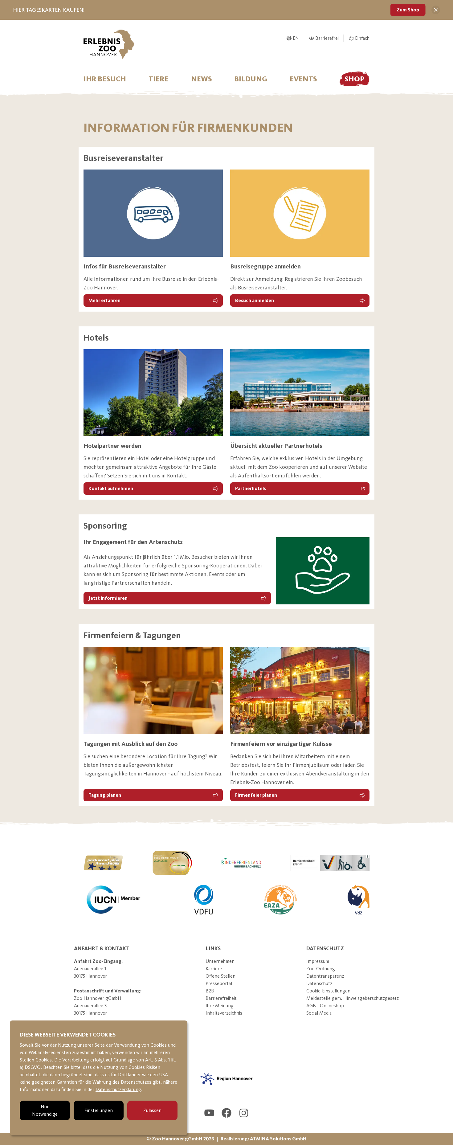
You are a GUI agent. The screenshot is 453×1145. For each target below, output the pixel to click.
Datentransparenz (325, 976)
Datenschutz (319, 983)
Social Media (319, 1013)
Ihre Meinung (220, 1005)
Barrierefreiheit (221, 998)
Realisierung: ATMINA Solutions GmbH (264, 1139)
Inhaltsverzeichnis (224, 1013)
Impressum (317, 961)
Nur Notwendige (45, 1110)
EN (296, 38)
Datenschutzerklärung (118, 1089)
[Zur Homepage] (109, 44)
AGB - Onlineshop (325, 1005)
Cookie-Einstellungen (328, 991)
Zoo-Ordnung (320, 968)
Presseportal (219, 983)
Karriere (214, 968)
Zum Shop (408, 10)
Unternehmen (220, 961)
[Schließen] (435, 10)
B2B (210, 991)
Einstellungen (98, 1110)
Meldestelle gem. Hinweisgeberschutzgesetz (352, 998)
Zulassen (152, 1110)
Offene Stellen (220, 976)
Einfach (362, 38)
